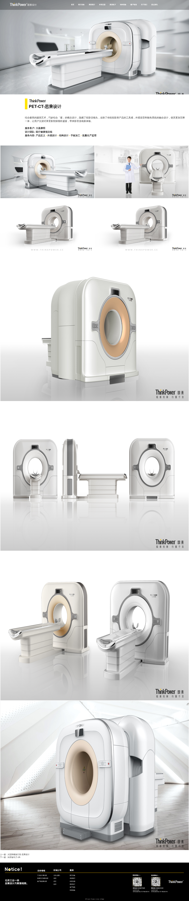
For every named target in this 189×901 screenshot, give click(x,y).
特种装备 (123, 4)
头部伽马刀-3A (13, 857)
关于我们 (144, 4)
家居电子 (113, 4)
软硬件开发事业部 (42, 878)
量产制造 (133, 4)
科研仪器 (102, 4)
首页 (72, 4)
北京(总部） (57, 875)
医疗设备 (81, 4)
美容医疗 (92, 4)
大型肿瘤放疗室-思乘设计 (18, 854)
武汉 (55, 881)
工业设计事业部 (42, 875)
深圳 (55, 878)
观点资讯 (154, 4)
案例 (72, 870)
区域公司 (57, 870)
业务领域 (41, 870)
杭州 (55, 884)
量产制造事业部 (42, 881)
